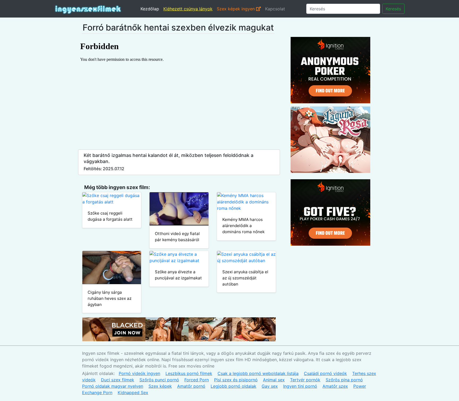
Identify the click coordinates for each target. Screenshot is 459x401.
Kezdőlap (150, 8)
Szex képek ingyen (236, 8)
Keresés (393, 8)
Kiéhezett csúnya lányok (187, 8)
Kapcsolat (275, 8)
